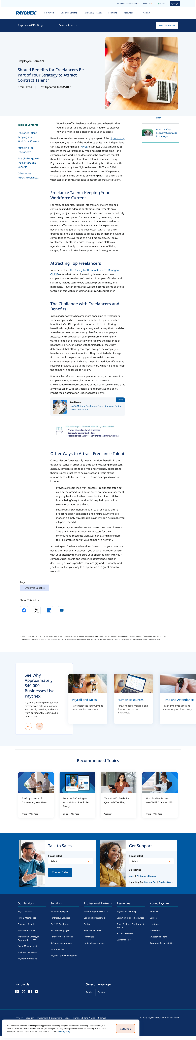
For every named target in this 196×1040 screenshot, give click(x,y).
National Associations (94, 943)
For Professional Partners (127, 3)
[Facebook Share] (24, 610)
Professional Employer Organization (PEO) (28, 938)
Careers (153, 917)
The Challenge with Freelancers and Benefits (29, 162)
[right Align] (39, 726)
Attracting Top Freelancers (26, 150)
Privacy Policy (64, 1031)
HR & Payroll (48, 12)
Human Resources (26, 930)
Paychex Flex (150, 882)
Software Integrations (61, 943)
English (89, 992)
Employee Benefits (69, 12)
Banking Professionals (94, 917)
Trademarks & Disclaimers (49, 1018)
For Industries (57, 949)
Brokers (87, 924)
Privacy (19, 1018)
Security (30, 1018)
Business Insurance (27, 952)
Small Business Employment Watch (130, 926)
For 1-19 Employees (60, 924)
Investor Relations (158, 936)
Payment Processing (27, 958)
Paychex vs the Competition (64, 955)
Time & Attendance (27, 917)
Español (101, 992)
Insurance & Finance (93, 12)
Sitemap (102, 1018)
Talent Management (27, 946)
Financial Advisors (92, 930)
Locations (154, 924)
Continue (125, 1028)
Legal (67, 1018)
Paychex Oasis (165, 882)
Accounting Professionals (96, 911)
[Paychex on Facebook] (30, 991)
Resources (128, 12)
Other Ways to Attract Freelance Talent (27, 176)
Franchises (89, 936)
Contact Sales (60, 872)
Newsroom (155, 930)
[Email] (62, 610)
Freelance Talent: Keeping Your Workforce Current (28, 137)
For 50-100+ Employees (62, 936)
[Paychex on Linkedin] (17, 991)
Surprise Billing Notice (84, 1018)
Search (162, 3)
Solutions (112, 12)
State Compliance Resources (130, 917)
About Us (147, 3)
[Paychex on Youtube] (36, 991)
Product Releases (125, 933)
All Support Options (146, 876)
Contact (146, 12)
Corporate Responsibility (162, 943)
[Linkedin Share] (49, 610)
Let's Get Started (167, 25)
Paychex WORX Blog (30, 25)
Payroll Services (25, 911)
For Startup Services (60, 917)
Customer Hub (124, 939)
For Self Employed (59, 911)
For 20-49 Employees (60, 930)
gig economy (117, 138)
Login (131, 876)
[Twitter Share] (37, 610)
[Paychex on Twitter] (23, 991)
